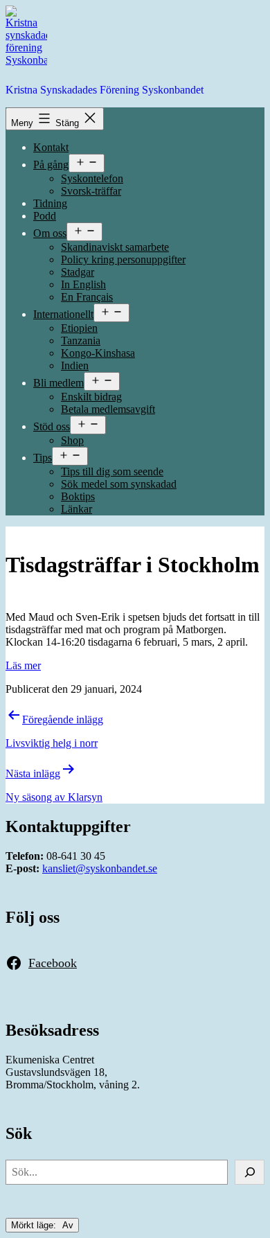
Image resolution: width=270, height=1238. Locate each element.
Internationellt (63, 314)
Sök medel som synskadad (119, 484)
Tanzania (80, 340)
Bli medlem (58, 383)
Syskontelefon (92, 178)
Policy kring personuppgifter (123, 259)
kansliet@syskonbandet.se (99, 868)
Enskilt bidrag (91, 397)
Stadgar (77, 272)
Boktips (78, 496)
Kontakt (51, 147)
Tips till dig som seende (112, 471)
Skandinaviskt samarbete (115, 247)
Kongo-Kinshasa (98, 353)
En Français (87, 297)
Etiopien (79, 328)
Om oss (49, 233)
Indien (75, 365)
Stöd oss (51, 426)
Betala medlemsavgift (108, 409)
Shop (72, 440)
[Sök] (249, 1172)
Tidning (50, 203)
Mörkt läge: (35, 1225)
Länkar (76, 509)
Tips (42, 457)
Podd (44, 216)
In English (83, 284)
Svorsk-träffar (91, 191)
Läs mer (23, 665)
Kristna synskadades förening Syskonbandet (105, 90)
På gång (51, 164)
